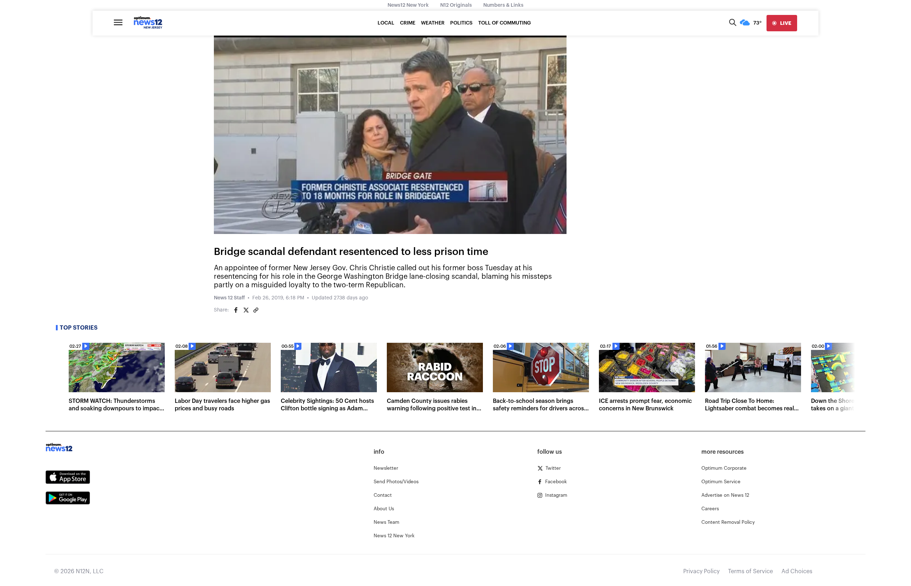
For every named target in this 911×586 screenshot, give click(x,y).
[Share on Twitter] (246, 310)
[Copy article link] (256, 310)
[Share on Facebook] (236, 310)
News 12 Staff (229, 297)
